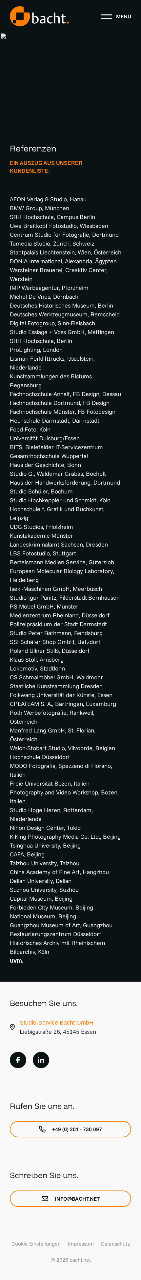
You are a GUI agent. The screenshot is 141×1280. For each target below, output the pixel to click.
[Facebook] (18, 1060)
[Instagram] (41, 1060)
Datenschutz (115, 1243)
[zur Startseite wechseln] (39, 16)
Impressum (81, 1243)
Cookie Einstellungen (36, 1243)
